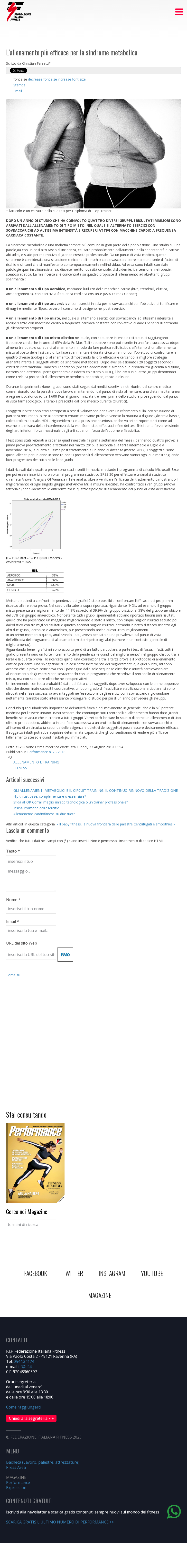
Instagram (112, 1273)
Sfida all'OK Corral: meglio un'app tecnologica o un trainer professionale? (70, 802)
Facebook (35, 1273)
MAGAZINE (99, 1295)
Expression (16, 1487)
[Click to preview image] (93, 153)
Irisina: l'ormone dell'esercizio (36, 808)
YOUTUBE (152, 1273)
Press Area (16, 1467)
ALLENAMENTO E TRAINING (36, 762)
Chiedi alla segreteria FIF (31, 1418)
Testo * (13, 851)
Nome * (13, 899)
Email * (12, 921)
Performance (18, 1482)
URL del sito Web (21, 943)
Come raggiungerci (23, 1407)
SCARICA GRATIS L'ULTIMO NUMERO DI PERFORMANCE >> (60, 1522)
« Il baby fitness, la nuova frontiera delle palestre (94, 824)
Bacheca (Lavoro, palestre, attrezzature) (42, 1462)
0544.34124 (24, 1361)
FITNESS (20, 768)
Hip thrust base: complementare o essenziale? (49, 796)
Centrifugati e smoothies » (154, 824)
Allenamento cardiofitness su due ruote (44, 814)
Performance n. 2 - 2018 (46, 752)
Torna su (13, 975)
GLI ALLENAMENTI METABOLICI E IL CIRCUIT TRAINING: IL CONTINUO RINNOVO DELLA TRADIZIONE (95, 790)
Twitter (73, 1273)
